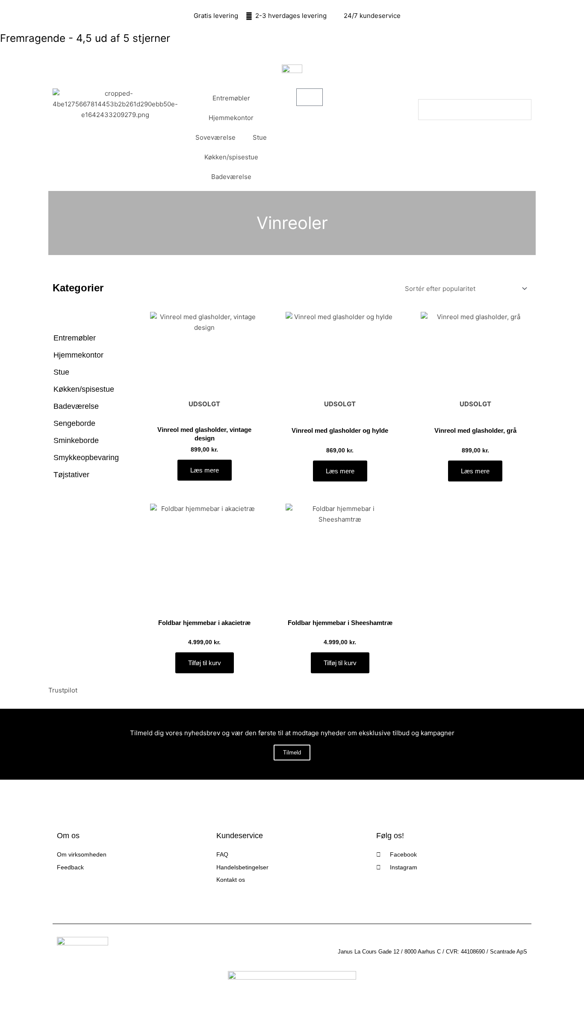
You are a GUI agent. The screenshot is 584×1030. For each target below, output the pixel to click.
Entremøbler (231, 98)
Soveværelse (215, 137)
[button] (474, 93)
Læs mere (204, 470)
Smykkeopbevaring (86, 457)
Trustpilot (62, 690)
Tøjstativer (71, 474)
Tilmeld (292, 752)
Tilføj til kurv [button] (204, 662)
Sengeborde (74, 423)
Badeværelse (231, 177)
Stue (260, 137)
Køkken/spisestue (231, 157)
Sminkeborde (76, 440)
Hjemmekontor (231, 118)
